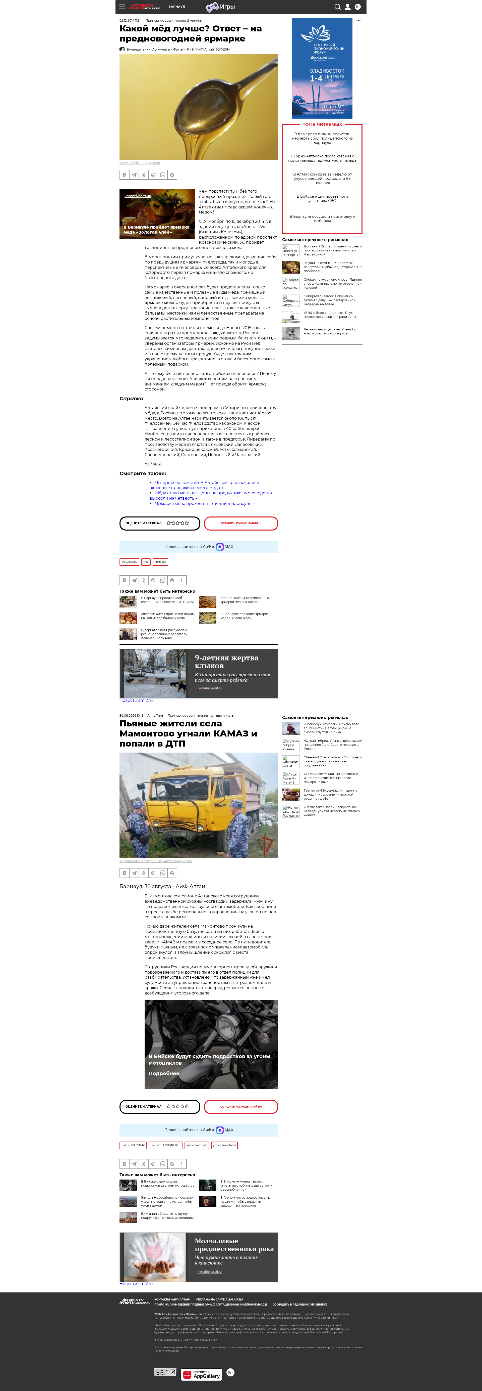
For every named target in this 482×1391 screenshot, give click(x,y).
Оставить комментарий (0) (241, 1106)
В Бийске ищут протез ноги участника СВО (322, 198)
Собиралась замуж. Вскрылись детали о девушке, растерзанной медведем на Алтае (329, 300)
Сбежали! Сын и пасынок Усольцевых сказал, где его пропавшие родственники (333, 761)
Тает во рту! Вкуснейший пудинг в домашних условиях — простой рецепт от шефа (330, 794)
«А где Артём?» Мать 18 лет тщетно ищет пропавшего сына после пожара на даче (331, 778)
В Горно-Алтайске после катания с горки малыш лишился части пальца (322, 158)
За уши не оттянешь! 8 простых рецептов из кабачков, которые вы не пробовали (333, 267)
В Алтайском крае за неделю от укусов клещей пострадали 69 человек (322, 178)
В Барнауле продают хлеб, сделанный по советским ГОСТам (167, 600)
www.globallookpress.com (139, 163)
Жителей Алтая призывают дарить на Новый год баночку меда (168, 616)
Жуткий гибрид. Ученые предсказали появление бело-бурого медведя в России (333, 745)
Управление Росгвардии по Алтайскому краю (155, 861)
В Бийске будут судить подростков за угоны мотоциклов (209, 1059)
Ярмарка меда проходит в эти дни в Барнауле (203, 503)
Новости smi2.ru (136, 700)
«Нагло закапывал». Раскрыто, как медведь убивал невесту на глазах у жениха (332, 811)
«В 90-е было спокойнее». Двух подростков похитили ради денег (330, 315)
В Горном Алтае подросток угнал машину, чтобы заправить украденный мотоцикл (246, 1201)
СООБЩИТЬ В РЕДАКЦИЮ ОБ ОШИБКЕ (300, 1304)
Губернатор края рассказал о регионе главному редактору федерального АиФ (164, 634)
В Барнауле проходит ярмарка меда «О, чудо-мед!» (244, 616)
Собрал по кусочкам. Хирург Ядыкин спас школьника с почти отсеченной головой (333, 283)
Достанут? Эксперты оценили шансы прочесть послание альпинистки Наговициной (333, 250)
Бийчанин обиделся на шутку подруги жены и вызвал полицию (167, 1216)
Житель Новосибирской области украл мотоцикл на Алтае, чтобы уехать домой (167, 1201)
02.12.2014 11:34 (130, 20)
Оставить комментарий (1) (241, 523)
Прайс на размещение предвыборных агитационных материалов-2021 (210, 1304)
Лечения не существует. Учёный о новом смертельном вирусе (330, 331)
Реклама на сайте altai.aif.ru (219, 1299)
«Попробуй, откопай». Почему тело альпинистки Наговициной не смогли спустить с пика (331, 728)
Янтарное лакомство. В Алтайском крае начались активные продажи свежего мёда (204, 485)
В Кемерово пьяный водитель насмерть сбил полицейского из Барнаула (322, 138)
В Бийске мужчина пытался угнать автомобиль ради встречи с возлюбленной (246, 1185)
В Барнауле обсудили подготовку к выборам (322, 218)
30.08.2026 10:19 (131, 715)
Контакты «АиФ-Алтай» (172, 1299)
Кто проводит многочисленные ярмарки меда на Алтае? (245, 600)
